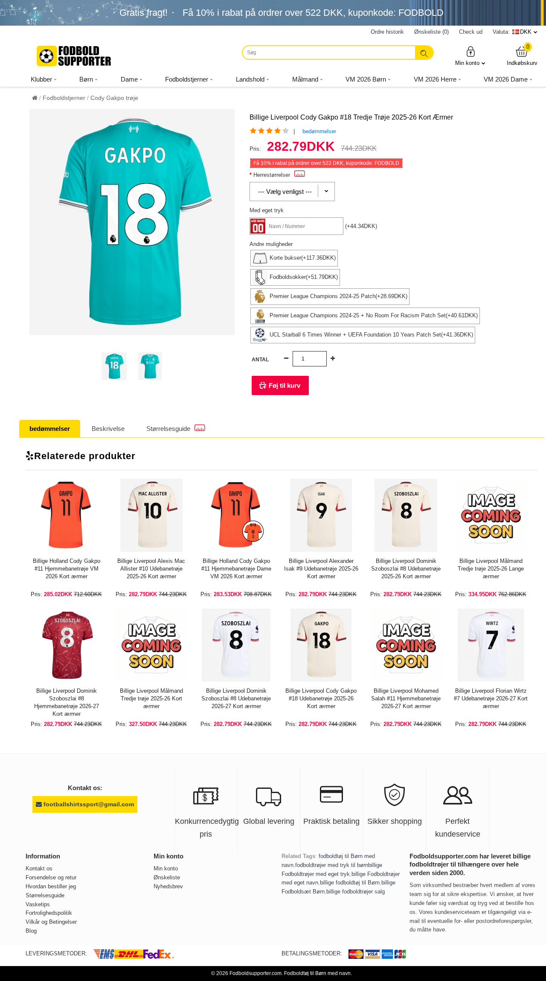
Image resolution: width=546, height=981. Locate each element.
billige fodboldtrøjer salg (355, 891)
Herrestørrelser (271, 175)
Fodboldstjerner (64, 97)
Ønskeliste (167, 877)
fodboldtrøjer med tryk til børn (331, 865)
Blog (31, 931)
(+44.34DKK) (361, 226)
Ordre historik (387, 32)
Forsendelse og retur (51, 877)
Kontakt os (39, 868)
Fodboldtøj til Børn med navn (317, 973)
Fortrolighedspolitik (49, 913)
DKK (525, 32)
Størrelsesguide (168, 428)
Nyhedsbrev (168, 886)
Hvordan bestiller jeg (51, 886)
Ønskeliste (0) (431, 32)
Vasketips (38, 904)
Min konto (467, 63)
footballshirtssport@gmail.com (88, 804)
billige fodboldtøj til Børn (350, 882)
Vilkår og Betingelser (51, 922)
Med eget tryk (267, 210)
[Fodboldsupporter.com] (75, 56)
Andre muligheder (271, 244)
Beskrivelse (108, 428)
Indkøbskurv (522, 55)
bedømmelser (319, 131)
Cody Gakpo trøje (114, 97)
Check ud (470, 32)
